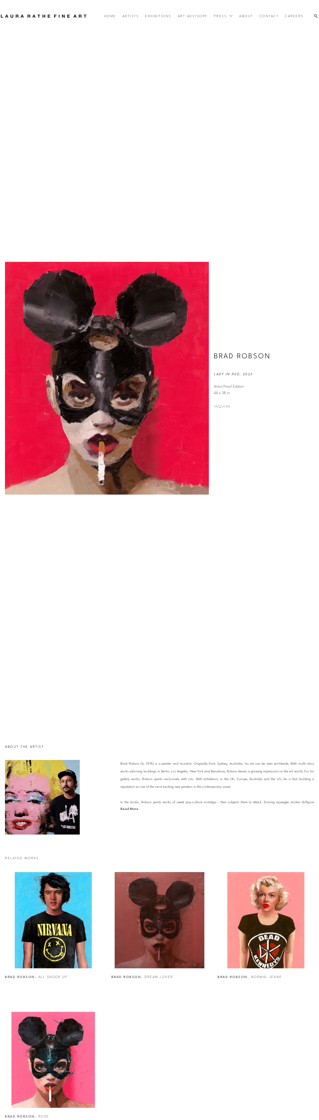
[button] (223, 16)
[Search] (316, 16)
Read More (129, 809)
